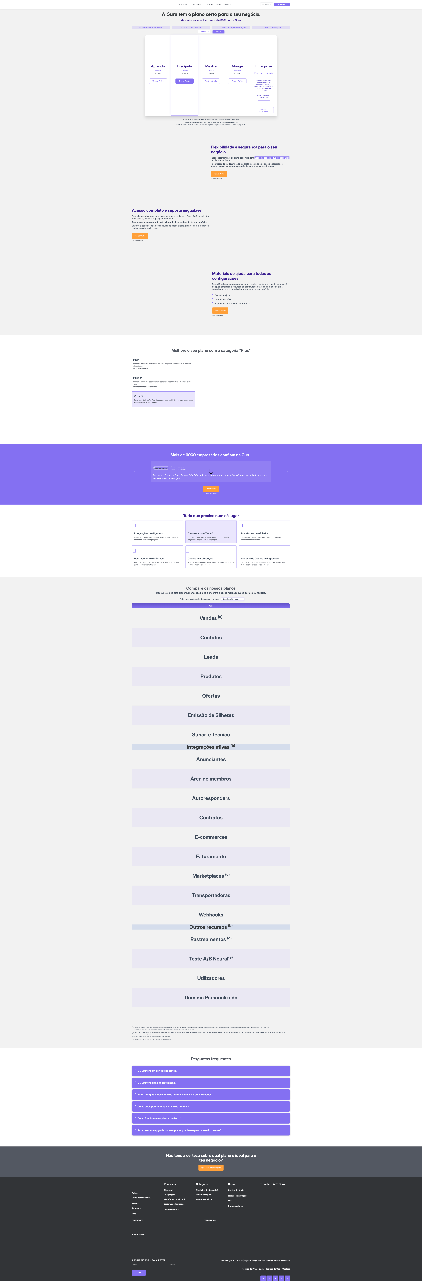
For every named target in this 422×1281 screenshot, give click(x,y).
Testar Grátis (282, 4)
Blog (218, 4)
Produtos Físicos (204, 1199)
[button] (264, 110)
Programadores (235, 1206)
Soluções (197, 4)
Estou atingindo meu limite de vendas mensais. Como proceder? (175, 1094)
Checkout (168, 1190)
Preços (135, 1203)
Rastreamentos (171, 1209)
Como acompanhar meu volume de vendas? (163, 1106)
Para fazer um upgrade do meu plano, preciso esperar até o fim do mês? (179, 1130)
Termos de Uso (273, 1269)
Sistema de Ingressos (174, 1204)
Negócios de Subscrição (207, 1190)
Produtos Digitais (204, 1195)
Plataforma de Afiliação (175, 1199)
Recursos (183, 4)
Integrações (169, 1195)
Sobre (135, 1193)
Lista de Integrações (237, 1196)
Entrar (265, 4)
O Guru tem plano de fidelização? (156, 1082)
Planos (210, 4)
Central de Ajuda (236, 1190)
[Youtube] (275, 1278)
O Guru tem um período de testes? (157, 1070)
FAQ (230, 1200)
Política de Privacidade (253, 1269)
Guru (226, 4)
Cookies (286, 1269)
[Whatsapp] (287, 1278)
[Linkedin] (269, 1278)
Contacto (136, 1208)
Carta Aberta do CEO (141, 1198)
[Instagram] (281, 1278)
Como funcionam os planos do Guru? (159, 1118)
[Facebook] (263, 1278)
